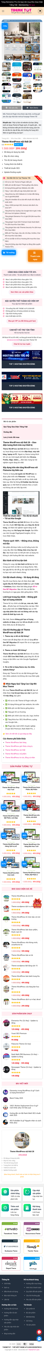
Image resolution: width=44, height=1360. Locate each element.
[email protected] (13, 340)
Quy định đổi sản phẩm (34, 1291)
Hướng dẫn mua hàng (33, 1283)
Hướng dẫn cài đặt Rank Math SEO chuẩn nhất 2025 (25, 1114)
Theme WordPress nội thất (15, 750)
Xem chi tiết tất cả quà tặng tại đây (19, 734)
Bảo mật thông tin (10, 1295)
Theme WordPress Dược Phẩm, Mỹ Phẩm (31, 788)
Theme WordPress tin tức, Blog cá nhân (20, 758)
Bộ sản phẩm (30, 1313)
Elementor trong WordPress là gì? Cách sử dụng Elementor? (24, 1092)
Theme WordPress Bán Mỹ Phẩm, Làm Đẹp (11, 817)
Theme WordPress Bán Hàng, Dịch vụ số (11, 845)
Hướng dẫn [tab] (7, 432)
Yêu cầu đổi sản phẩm (33, 1299)
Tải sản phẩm (31, 1325)
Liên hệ (6, 1299)
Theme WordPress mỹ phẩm (15, 754)
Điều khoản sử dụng (11, 1291)
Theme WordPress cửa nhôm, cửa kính (31, 816)
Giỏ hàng (29, 1321)
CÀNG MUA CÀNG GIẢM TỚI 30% (22, 272)
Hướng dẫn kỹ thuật (11, 1309)
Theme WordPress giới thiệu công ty (18, 746)
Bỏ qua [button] (32, 5)
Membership (30, 1317)
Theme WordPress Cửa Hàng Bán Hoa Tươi (31, 845)
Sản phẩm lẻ (30, 1309)
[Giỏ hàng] (40, 11)
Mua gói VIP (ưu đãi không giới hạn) (22, 321)
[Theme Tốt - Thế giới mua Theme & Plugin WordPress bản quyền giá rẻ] (21, 11)
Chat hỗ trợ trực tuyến (22, 344)
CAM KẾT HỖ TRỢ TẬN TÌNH (22, 330)
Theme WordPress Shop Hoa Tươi (10, 788)
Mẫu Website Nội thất (30, 138)
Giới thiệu (7, 1283)
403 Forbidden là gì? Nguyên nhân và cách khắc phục (25, 1122)
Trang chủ (5, 138)
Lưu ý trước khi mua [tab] (11, 437)
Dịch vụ (6, 1287)
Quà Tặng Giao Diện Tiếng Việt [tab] (15, 427)
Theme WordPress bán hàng (15, 742)
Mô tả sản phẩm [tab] (9, 421)
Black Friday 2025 (16, 1098)
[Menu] (3, 11)
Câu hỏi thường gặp (33, 1295)
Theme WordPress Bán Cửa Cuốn (11, 874)
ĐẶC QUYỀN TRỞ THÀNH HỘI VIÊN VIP (22, 301)
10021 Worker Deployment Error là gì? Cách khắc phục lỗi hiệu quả (24, 1107)
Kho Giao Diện (16, 138)
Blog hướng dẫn (9, 1334)
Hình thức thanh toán (33, 1287)
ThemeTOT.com (33, 1350)
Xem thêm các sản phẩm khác (22, 292)
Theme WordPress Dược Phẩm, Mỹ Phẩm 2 (31, 874)
